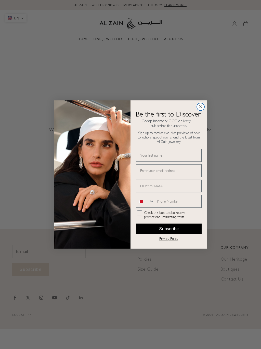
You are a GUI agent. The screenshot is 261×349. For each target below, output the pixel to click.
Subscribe (169, 228)
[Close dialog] (200, 107)
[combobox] (145, 201)
